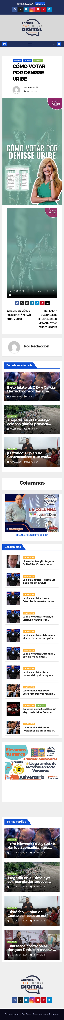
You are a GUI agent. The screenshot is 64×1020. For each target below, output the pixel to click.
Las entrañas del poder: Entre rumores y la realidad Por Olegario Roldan (38, 693)
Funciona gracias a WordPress (18, 1014)
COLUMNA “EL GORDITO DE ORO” (32, 535)
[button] (54, 44)
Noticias (27, 60)
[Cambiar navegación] (30, 44)
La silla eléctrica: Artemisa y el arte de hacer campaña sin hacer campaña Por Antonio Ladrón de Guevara (39, 640)
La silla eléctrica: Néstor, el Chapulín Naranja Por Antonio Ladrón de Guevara (39, 619)
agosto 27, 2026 (19, 887)
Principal (38, 60)
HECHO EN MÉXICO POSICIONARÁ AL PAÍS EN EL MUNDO (19, 315)
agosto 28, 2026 (19, 853)
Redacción (33, 87)
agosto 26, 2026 (19, 955)
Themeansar (54, 1014)
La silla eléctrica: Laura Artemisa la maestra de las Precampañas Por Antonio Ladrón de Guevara (38, 603)
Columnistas (29, 558)
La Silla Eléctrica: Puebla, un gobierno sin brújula (39, 581)
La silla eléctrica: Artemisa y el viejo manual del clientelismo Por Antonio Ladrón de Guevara (39, 658)
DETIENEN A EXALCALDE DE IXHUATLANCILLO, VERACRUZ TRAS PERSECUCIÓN (47, 319)
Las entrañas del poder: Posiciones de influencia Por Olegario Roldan (39, 730)
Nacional (17, 60)
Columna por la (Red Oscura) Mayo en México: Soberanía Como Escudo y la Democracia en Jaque (39, 714)
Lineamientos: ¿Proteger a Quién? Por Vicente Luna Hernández (38, 564)
